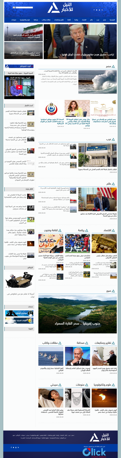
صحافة (36, 20)
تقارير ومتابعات (59, 20)
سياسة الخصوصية (54, 438)
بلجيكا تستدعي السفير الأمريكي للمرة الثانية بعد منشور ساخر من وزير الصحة (98, 215)
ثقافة (69, 20)
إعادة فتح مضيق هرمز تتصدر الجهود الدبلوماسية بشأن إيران (105, 369)
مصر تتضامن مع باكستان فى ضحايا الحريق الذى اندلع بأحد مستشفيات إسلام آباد (104, 122)
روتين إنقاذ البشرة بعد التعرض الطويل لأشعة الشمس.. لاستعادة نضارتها (52, 412)
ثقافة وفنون (43, 435)
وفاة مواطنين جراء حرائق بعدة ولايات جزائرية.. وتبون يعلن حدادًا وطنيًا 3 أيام (16, 232)
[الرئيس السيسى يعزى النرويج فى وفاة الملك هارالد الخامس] (80, 25)
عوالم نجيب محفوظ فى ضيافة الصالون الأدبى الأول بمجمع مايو (48, 276)
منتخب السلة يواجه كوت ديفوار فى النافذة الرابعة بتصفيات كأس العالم (76, 274)
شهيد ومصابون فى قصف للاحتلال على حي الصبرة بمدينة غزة (16, 139)
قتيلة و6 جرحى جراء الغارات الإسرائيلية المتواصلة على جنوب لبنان (15, 256)
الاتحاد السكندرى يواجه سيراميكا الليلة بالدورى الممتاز (74, 264)
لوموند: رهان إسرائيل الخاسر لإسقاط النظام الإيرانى (78, 369)
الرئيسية (112, 20)
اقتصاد (84, 20)
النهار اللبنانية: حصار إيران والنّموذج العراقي (51, 369)
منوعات (13, 20)
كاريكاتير (30, 268)
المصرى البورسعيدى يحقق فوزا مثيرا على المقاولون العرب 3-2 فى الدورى (15, 220)
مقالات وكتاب (46, 20)
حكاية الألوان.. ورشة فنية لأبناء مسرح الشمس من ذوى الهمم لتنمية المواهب (50, 258)
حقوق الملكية (45, 438)
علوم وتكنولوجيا (25, 20)
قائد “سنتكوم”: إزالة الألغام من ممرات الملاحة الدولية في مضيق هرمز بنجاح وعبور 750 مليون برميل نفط (55, 209)
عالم (91, 20)
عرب (98, 20)
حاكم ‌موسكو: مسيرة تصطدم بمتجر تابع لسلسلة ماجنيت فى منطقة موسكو (55, 198)
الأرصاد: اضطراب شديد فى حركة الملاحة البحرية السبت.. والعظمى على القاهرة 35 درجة (60, 72)
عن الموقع (63, 438)
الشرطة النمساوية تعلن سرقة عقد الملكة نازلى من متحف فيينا (78, 411)
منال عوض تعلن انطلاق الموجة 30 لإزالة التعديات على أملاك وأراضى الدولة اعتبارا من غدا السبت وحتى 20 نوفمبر (77, 123)
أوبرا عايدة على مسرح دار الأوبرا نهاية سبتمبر (49, 266)
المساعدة (28, 438)
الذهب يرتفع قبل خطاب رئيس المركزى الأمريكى (107, 257)
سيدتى (27, 435)
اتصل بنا (23, 438)
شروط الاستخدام (36, 438)
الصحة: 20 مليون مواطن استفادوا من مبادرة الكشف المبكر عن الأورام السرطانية (52, 122)
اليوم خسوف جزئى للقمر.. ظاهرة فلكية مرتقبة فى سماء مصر (106, 411)
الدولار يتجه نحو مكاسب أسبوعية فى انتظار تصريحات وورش (101, 264)
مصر (104, 20)
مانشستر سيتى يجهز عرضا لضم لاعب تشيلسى (77, 257)
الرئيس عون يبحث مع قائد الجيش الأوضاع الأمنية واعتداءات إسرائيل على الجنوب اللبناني (55, 154)
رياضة (76, 20)
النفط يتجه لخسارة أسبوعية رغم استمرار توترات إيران (102, 274)
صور (14, 435)
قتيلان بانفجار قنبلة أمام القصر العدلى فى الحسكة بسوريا (97, 170)
